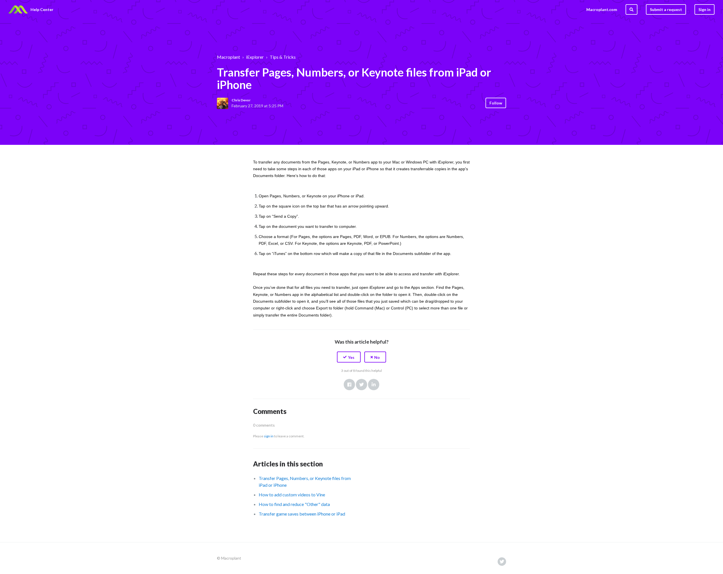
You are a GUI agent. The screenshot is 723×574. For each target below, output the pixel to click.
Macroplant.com (601, 9)
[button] (349, 357)
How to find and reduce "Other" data (294, 504)
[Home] (18, 9)
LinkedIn (373, 384)
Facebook (349, 384)
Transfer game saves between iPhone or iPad (302, 513)
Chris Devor (241, 100)
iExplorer (255, 57)
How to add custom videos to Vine (292, 494)
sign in (268, 436)
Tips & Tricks (283, 57)
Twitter (361, 384)
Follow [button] (495, 103)
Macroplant (228, 57)
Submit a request (666, 9)
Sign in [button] (704, 9)
